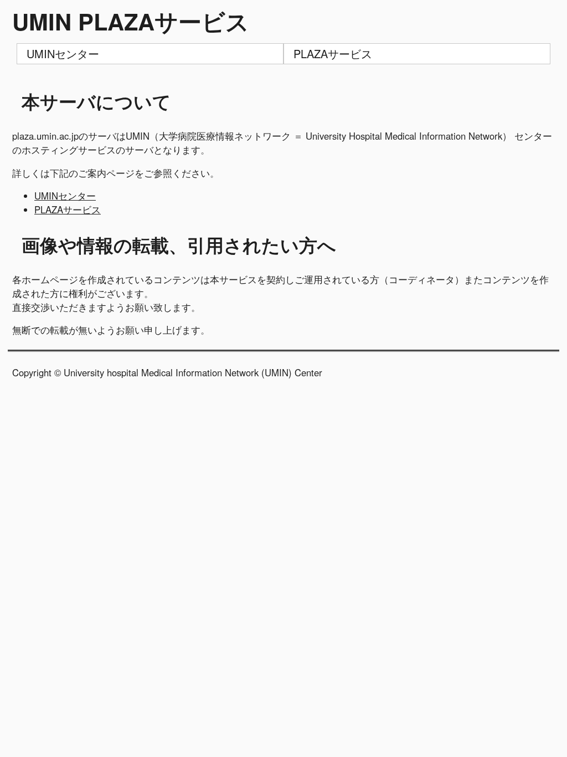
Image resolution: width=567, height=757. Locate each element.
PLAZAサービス (332, 53)
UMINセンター (63, 53)
